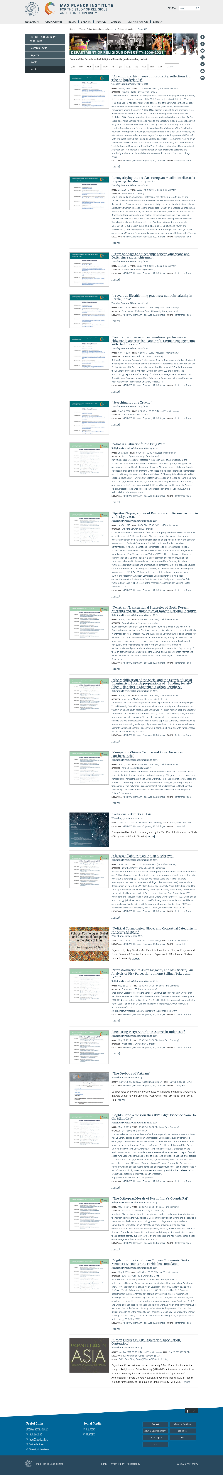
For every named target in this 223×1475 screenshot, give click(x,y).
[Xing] (202, 64)
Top (193, 1410)
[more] (116, 166)
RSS (182, 1438)
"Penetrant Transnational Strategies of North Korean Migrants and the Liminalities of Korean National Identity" (154, 609)
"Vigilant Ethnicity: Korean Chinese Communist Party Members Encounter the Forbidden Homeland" (150, 1262)
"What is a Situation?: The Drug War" (139, 444)
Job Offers (182, 1431)
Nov (152, 66)
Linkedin (90, 1429)
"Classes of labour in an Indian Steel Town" (143, 856)
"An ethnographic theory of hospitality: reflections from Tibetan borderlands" (152, 78)
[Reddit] (202, 50)
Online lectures (36, 1444)
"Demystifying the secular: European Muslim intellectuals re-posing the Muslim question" (153, 179)
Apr (97, 66)
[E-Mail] (202, 71)
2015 (170, 66)
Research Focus (38, 48)
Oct (144, 66)
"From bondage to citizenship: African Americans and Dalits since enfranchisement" (151, 255)
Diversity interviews (39, 1449)
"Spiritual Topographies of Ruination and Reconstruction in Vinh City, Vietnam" (155, 515)
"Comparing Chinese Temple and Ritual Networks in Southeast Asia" (149, 754)
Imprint (103, 1463)
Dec (160, 66)
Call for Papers (155, 1438)
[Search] (197, 8)
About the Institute (182, 1424)
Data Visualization (38, 1439)
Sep (136, 66)
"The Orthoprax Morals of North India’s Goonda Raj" (150, 1198)
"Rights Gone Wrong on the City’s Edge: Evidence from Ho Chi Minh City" (154, 1116)
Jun (113, 66)
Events (33, 69)
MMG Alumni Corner (36, 1429)
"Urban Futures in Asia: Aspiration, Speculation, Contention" (146, 1341)
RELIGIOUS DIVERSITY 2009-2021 (43, 39)
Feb (81, 66)
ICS (155, 1444)
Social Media (92, 1423)
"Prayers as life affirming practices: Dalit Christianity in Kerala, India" (152, 297)
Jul (120, 66)
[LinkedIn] (202, 44)
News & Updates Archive (155, 1431)
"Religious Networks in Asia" (132, 814)
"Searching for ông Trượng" (132, 402)
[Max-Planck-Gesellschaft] (30, 1464)
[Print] (202, 78)
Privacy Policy (117, 1463)
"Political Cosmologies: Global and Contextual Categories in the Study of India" (154, 930)
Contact (155, 1424)
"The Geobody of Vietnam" (131, 1073)
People (33, 62)
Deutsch (172, 8)
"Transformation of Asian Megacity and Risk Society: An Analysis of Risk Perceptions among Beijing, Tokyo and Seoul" (152, 973)
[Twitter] (202, 57)
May (105, 66)
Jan (73, 66)
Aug (128, 66)
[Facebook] (202, 37)
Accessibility (133, 1463)
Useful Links (35, 1423)
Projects (34, 55)
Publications (35, 1434)
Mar (89, 66)
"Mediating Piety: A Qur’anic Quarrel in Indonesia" (148, 1032)
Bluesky (90, 1434)
